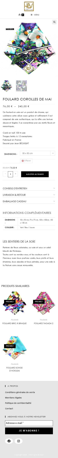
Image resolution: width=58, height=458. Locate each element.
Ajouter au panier (35, 174)
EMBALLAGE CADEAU (14, 201)
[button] (54, 22)
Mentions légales (13, 398)
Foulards (14, 320)
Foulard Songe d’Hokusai (14, 369)
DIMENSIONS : (10, 154)
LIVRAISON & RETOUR (14, 194)
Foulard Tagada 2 (43, 323)
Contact (9, 408)
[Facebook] (9, 441)
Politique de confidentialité (18, 403)
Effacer (27, 161)
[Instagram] (19, 441)
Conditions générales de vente (20, 392)
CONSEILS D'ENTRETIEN (15, 188)
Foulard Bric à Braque (14, 323)
